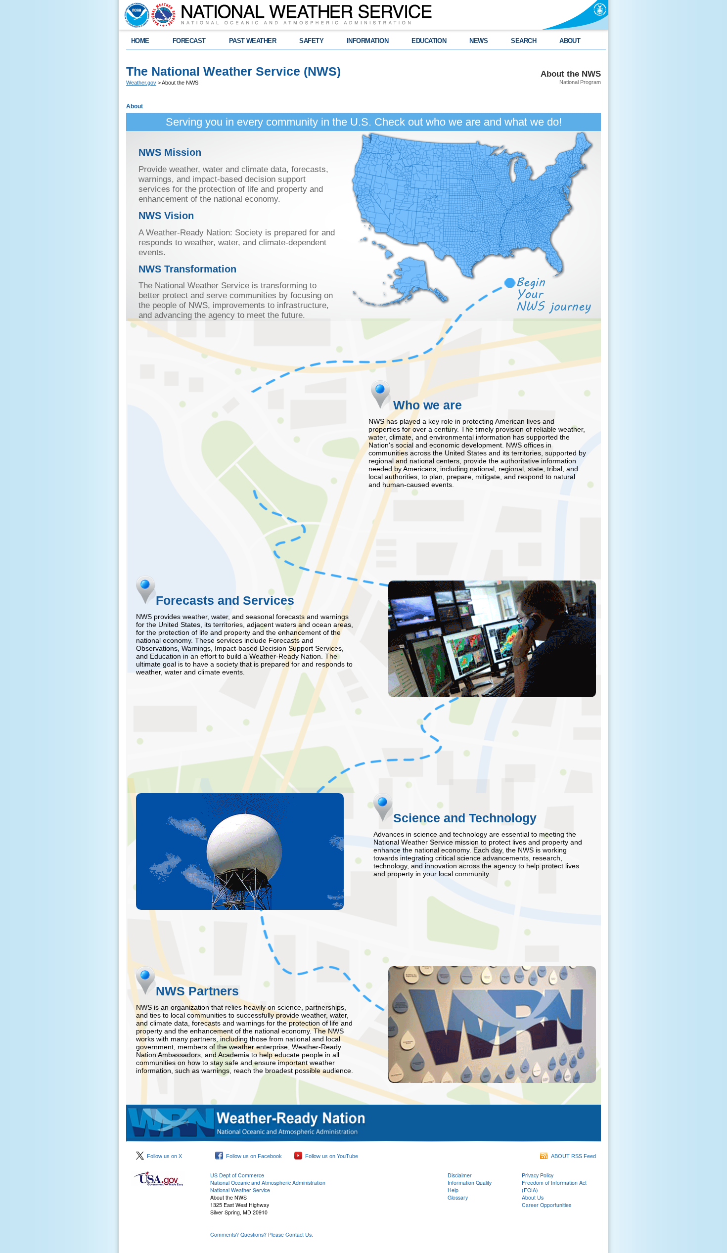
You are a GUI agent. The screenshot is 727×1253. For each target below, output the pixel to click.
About (134, 106)
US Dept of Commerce (237, 1175)
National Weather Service (240, 1190)
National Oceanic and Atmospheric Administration (267, 1182)
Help (453, 1190)
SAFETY (311, 41)
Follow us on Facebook (252, 1156)
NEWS (478, 41)
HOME (140, 41)
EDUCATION (428, 41)
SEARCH (523, 41)
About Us (533, 1197)
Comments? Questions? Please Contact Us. (261, 1234)
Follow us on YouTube (330, 1156)
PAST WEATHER (252, 41)
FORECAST (189, 41)
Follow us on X (163, 1156)
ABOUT (569, 41)
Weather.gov (141, 83)
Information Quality (470, 1182)
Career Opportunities (546, 1204)
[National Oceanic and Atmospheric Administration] (134, 15)
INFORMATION (367, 41)
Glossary (458, 1197)
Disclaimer (460, 1175)
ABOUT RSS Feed (572, 1156)
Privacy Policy (537, 1175)
